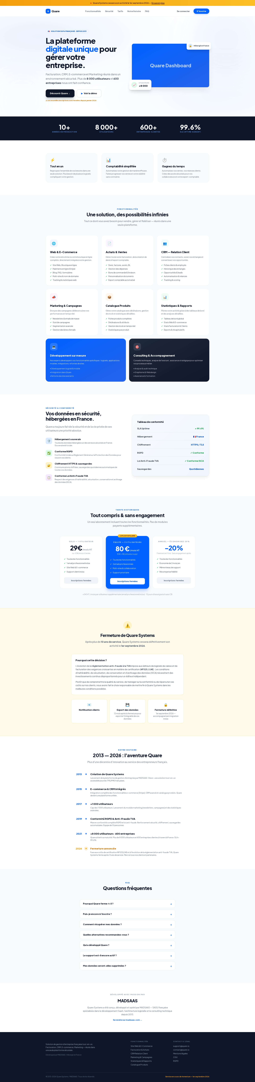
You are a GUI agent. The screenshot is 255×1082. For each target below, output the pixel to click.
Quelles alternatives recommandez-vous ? (106, 934)
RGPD (175, 1061)
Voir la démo (89, 93)
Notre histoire (134, 11)
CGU (175, 1057)
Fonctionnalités (93, 11)
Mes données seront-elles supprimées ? (104, 965)
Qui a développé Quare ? (96, 945)
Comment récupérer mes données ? (102, 924)
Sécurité (109, 11)
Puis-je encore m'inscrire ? (97, 914)
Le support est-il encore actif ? (100, 955)
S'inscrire (201, 11)
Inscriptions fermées (81, 580)
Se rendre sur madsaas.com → (127, 1020)
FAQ (147, 11)
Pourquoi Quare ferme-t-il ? (98, 903)
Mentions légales (180, 1053)
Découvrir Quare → (60, 93)
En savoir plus (158, 3)
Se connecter (183, 11)
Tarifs (120, 11)
